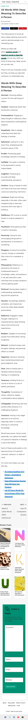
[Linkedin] (14, 717)
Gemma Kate (6, 21)
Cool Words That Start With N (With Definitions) (20, 545)
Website (9, 680)
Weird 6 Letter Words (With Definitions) (7, 511)
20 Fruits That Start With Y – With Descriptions (19, 593)
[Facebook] (5, 717)
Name (9, 659)
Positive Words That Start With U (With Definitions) (5, 593)
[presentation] (5, 535)
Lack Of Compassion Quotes (21, 510)
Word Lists (5, 6)
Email (8, 670)
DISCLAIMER (11, 703)
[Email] (22, 717)
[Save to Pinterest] (23, 28)
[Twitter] (9, 717)
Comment (10, 627)
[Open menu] (25, 2)
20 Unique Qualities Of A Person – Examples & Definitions (14, 474)
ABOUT (4, 703)
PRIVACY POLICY (20, 703)
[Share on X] (14, 28)
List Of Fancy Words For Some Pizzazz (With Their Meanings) (14, 493)
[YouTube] (18, 717)
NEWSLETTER (11, 705)
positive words (12, 52)
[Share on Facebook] (5, 28)
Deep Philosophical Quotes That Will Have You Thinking (15, 484)
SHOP (18, 705)
